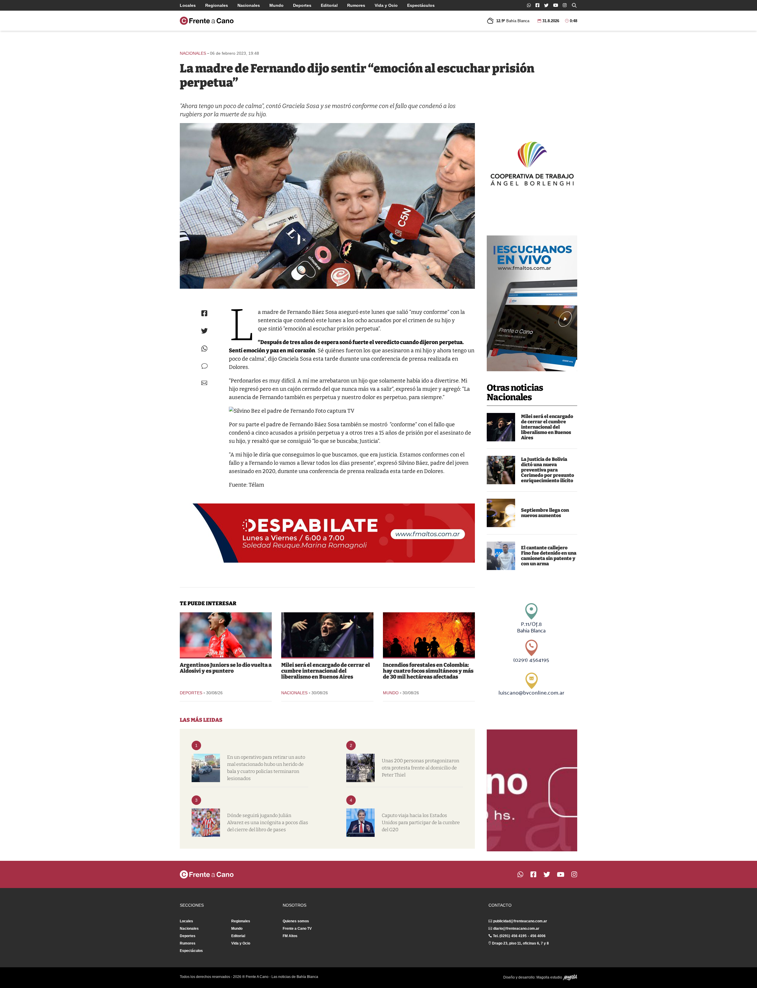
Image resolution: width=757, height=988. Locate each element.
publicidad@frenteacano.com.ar (520, 921)
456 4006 (538, 936)
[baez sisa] (327, 206)
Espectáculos (421, 5)
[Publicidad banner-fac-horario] (532, 790)
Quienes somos (296, 921)
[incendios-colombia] (429, 634)
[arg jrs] (226, 634)
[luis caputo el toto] (360, 822)
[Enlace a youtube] (555, 5)
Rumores (356, 5)
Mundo (276, 5)
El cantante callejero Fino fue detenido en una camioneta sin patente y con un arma (548, 555)
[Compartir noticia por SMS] (204, 366)
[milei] (501, 427)
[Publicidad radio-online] (532, 303)
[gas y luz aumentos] (501, 513)
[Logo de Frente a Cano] (207, 21)
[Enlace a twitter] (546, 5)
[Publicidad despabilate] (327, 533)
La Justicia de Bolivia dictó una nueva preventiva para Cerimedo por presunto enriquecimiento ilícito (547, 469)
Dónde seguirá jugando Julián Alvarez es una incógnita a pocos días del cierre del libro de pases (267, 822)
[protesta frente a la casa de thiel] (360, 768)
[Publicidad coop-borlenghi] (532, 163)
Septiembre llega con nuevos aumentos (545, 512)
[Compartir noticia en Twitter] (204, 331)
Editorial (329, 5)
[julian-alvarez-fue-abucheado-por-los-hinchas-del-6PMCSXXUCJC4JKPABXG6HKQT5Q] (206, 822)
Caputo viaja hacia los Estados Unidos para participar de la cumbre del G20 (421, 822)
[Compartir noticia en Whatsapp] (204, 349)
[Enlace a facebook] (537, 5)
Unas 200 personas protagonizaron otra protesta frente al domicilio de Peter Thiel (420, 768)
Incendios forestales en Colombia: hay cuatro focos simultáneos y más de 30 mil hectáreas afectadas (428, 671)
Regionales (216, 5)
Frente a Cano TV (297, 928)
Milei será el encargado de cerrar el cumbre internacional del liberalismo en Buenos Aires (547, 427)
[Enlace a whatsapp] (529, 5)
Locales (188, 5)
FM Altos (290, 936)
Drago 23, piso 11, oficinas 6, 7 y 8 (520, 943)
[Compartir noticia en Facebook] (204, 313)
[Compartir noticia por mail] (204, 383)
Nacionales (248, 5)
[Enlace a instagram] (565, 5)
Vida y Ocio (386, 5)
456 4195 (519, 936)
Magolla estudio (549, 977)
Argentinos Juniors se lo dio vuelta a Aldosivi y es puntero (225, 668)
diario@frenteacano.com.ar (516, 928)
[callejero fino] (501, 556)
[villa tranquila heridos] (206, 768)
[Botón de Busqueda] (574, 5)
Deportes (302, 5)
